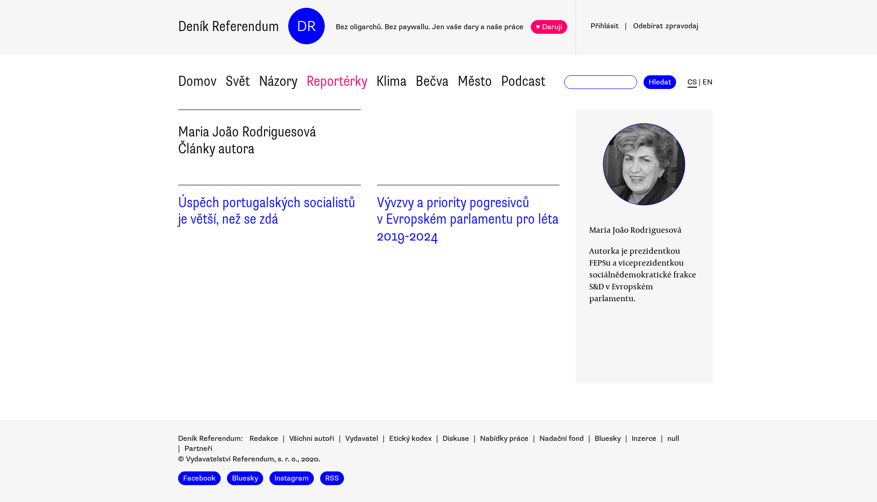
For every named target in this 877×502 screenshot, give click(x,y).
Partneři (198, 448)
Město (475, 81)
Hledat (660, 82)
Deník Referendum (228, 26)
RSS (332, 478)
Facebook (199, 478)
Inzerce (644, 438)
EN (708, 82)
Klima (391, 81)
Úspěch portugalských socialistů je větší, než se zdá (266, 210)
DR (306, 26)
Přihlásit (604, 26)
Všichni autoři (311, 438)
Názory (278, 81)
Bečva (432, 81)
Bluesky (608, 438)
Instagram (292, 478)
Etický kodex (410, 438)
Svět (238, 81)
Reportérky (336, 81)
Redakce (263, 438)
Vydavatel (361, 438)
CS (692, 82)
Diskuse (456, 438)
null (673, 438)
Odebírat (665, 26)
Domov (197, 81)
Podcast (523, 81)
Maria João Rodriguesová (635, 229)
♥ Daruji (549, 26)
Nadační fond (561, 438)
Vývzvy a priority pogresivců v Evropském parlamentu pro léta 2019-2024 (468, 219)
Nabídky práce (504, 438)
